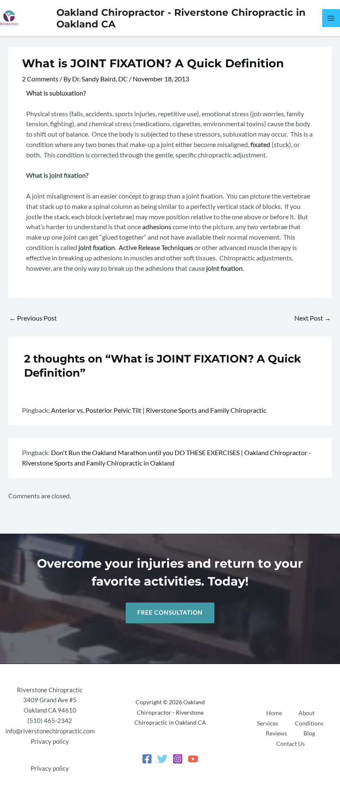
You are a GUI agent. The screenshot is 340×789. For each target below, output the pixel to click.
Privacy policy (50, 741)
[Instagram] (177, 759)
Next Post (312, 318)
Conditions (309, 723)
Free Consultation (170, 612)
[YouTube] (193, 759)
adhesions (156, 226)
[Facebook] (147, 759)
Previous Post (33, 318)
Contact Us (290, 743)
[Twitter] (162, 759)
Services (267, 723)
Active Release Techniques (156, 247)
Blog (309, 733)
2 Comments (40, 79)
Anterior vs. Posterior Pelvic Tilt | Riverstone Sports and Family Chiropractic (158, 410)
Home (274, 713)
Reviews (276, 733)
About (307, 713)
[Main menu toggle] (331, 18)
